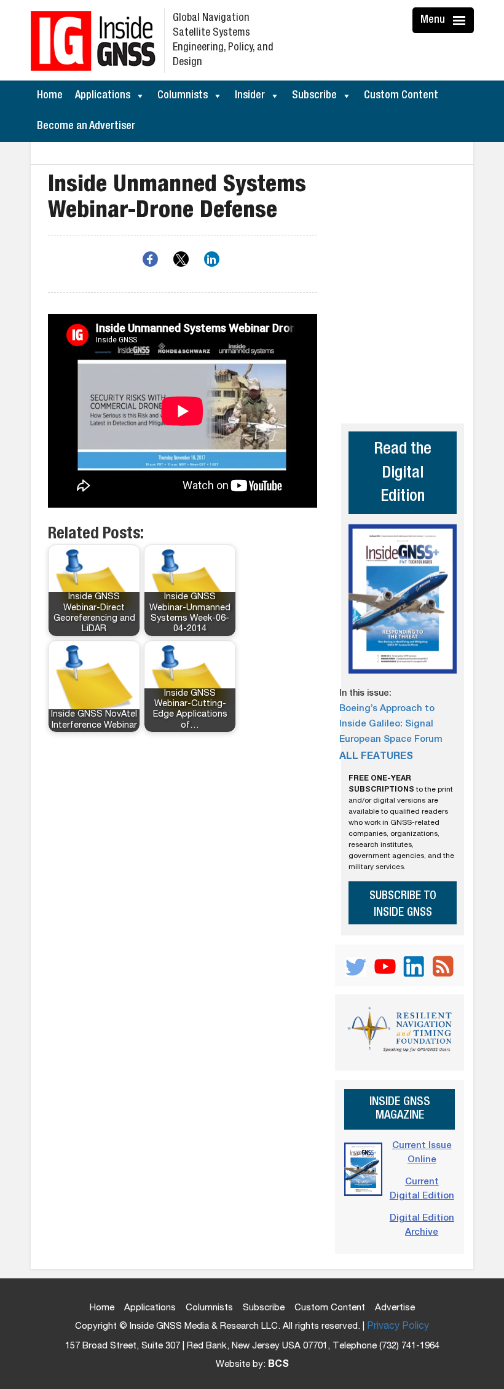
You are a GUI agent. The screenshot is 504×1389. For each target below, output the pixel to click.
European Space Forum (391, 739)
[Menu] (461, 20)
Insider (250, 95)
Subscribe (314, 95)
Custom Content (401, 95)
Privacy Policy (398, 1327)
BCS (278, 1365)
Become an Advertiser (86, 126)
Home (50, 95)
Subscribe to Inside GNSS (402, 905)
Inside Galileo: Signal (386, 724)
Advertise (395, 1308)
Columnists (182, 95)
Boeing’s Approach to (387, 709)
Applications (102, 95)
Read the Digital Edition (402, 474)
